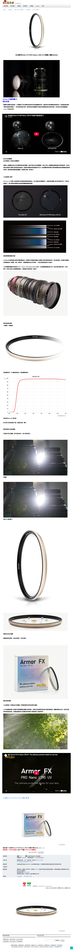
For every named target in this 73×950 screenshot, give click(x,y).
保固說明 (41, 945)
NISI (21, 856)
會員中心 (34, 945)
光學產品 (9, 9)
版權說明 (54, 945)
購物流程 (22, 945)
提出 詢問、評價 (27, 876)
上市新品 (13, 939)
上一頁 (48, 887)
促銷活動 (6, 939)
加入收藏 (55, 887)
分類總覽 (20, 941)
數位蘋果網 (14, 945)
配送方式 (68, 887)
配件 (4, 9)
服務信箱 (58, 946)
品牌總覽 (6, 941)
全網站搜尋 (19, 876)
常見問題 (60, 945)
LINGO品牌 (19, 939)
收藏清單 (28, 945)
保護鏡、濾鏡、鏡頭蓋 (18, 9)
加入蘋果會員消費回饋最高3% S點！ (25, 861)
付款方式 (61, 887)
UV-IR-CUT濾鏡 (35, 9)
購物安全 (47, 945)
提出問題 (36, 869)
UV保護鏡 (27, 9)
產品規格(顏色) (26, 872)
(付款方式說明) (39, 860)
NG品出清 (13, 941)
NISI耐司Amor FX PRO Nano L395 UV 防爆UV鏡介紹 (16, 798)
